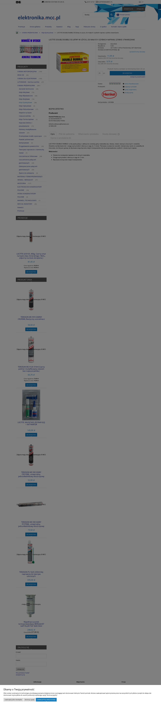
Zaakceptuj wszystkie (46, 699)
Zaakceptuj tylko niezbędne (13, 699)
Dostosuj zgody (29, 699)
